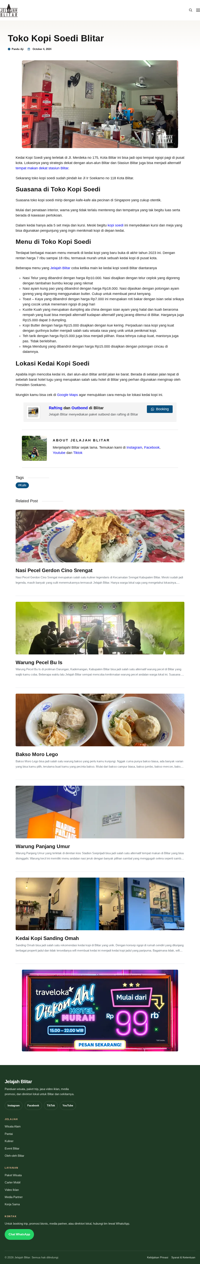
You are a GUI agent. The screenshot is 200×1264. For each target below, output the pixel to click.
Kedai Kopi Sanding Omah (47, 938)
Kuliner (9, 1141)
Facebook (152, 447)
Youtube (59, 453)
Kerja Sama (12, 1204)
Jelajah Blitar (60, 268)
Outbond (79, 408)
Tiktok (77, 453)
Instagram (134, 447)
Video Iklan (12, 1189)
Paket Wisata (13, 1175)
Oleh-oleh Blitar (14, 1155)
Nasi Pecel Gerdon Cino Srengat (54, 570)
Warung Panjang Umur (43, 846)
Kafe (23, 485)
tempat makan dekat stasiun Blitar (42, 168)
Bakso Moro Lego (37, 754)
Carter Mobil (12, 1182)
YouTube (67, 1105)
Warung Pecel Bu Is (39, 662)
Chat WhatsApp (19, 1234)
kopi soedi (115, 225)
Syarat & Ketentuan (183, 1257)
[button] (190, 10)
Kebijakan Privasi (157, 1257)
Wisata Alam (13, 1126)
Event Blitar (12, 1148)
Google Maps (67, 395)
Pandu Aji (18, 49)
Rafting (55, 408)
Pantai (9, 1133)
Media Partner (14, 1197)
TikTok (51, 1105)
